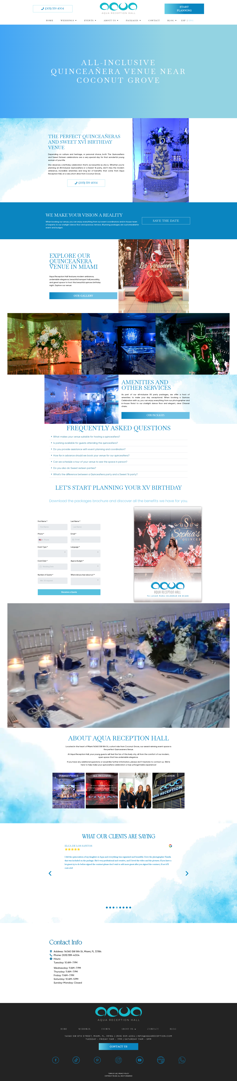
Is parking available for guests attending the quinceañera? (85, 443)
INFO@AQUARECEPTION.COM (155, 1036)
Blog (170, 20)
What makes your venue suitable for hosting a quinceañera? (86, 436)
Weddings (67, 20)
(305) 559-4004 (125, 1036)
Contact (154, 20)
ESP (183, 20)
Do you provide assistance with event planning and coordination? (89, 449)
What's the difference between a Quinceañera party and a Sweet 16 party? (95, 474)
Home (49, 20)
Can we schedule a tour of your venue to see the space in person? (90, 461)
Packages (132, 20)
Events (89, 20)
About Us (110, 20)
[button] (68, 20)
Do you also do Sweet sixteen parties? (74, 468)
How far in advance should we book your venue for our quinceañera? (91, 455)
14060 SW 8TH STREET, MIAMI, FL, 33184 (89, 1036)
